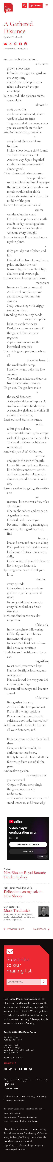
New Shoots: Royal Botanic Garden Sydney (25, 874)
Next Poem (40, 929)
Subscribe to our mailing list (19, 965)
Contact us (8, 1063)
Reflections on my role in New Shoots (23, 893)
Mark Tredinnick (17, 910)
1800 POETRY (16, 1058)
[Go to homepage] (8, 8)
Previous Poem (14, 929)
